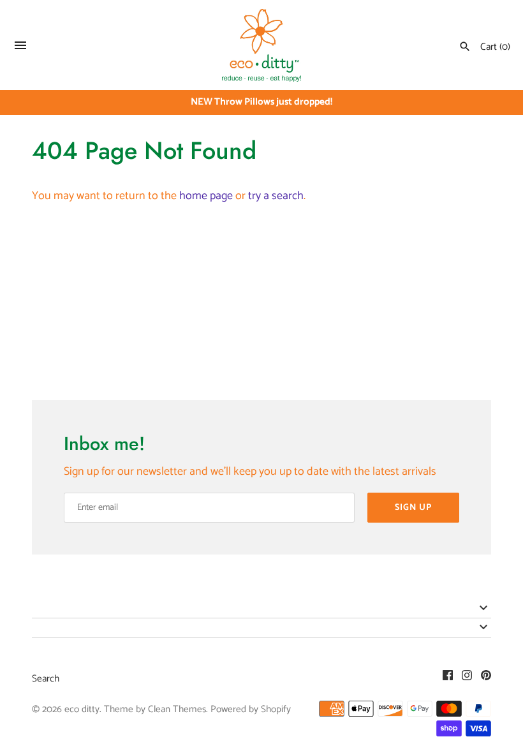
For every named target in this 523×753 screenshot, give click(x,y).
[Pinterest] (486, 678)
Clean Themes (177, 709)
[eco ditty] (262, 45)
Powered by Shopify (250, 709)
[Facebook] (448, 678)
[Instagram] (467, 678)
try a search (276, 195)
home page (206, 195)
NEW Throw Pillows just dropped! (261, 102)
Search (45, 679)
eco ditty (81, 709)
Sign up (413, 507)
